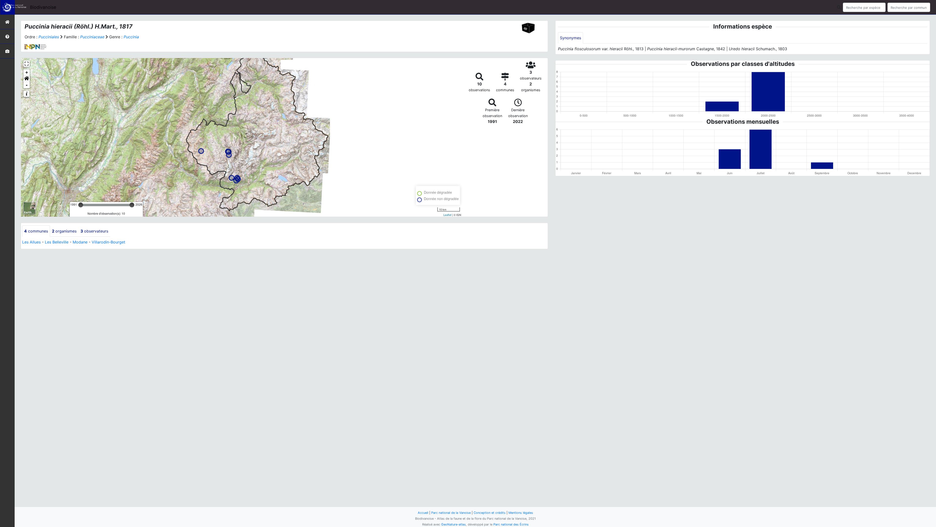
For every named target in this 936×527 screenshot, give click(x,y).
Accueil (423, 513)
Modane (80, 242)
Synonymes (570, 37)
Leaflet (447, 215)
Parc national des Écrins (511, 524)
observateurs (94, 231)
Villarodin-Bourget (108, 242)
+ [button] (26, 72)
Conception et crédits (490, 513)
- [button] (26, 85)
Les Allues (31, 242)
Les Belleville (56, 242)
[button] (26, 79)
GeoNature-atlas (453, 524)
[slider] (80, 205)
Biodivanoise (43, 7)
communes (36, 231)
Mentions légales (520, 513)
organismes (64, 231)
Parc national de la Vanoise (451, 513)
